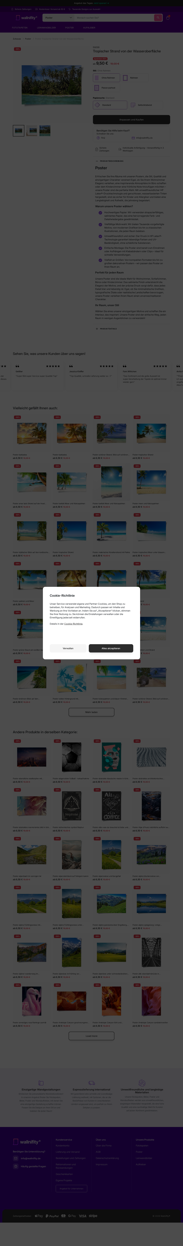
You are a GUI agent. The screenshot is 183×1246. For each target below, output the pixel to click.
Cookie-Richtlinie (73, 623)
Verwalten (68, 648)
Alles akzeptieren (111, 648)
